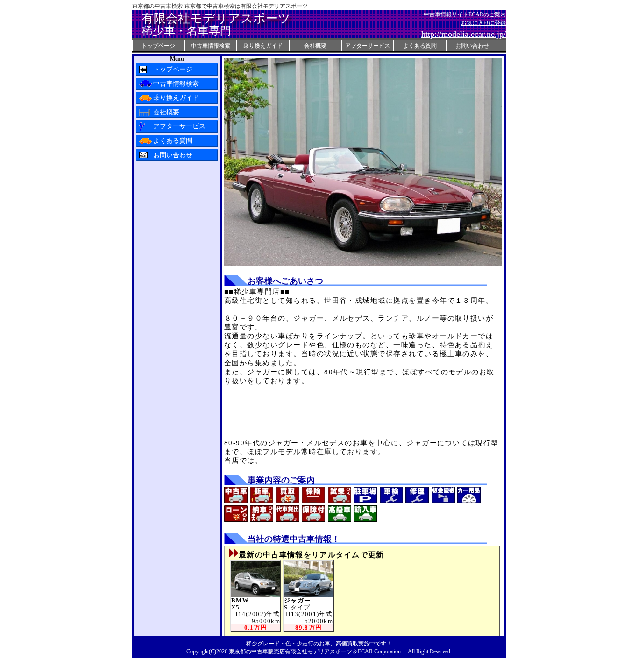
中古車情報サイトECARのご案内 (465, 14)
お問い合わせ (472, 45)
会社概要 (315, 45)
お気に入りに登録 (483, 23)
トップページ (158, 45)
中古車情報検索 (210, 45)
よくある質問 (420, 45)
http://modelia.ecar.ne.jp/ (463, 34)
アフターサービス (367, 45)
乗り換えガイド (263, 45)
